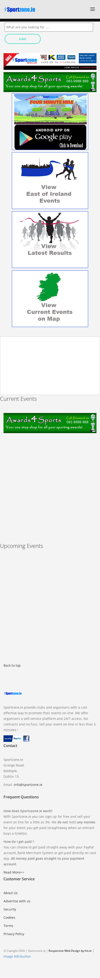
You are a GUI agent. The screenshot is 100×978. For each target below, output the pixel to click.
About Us (10, 893)
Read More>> (13, 872)
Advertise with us (16, 901)
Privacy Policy (13, 934)
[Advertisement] (50, 483)
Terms (8, 925)
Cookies (9, 917)
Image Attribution (17, 956)
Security (9, 909)
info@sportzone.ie (28, 784)
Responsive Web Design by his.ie (70, 951)
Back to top (12, 665)
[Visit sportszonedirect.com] (50, 61)
